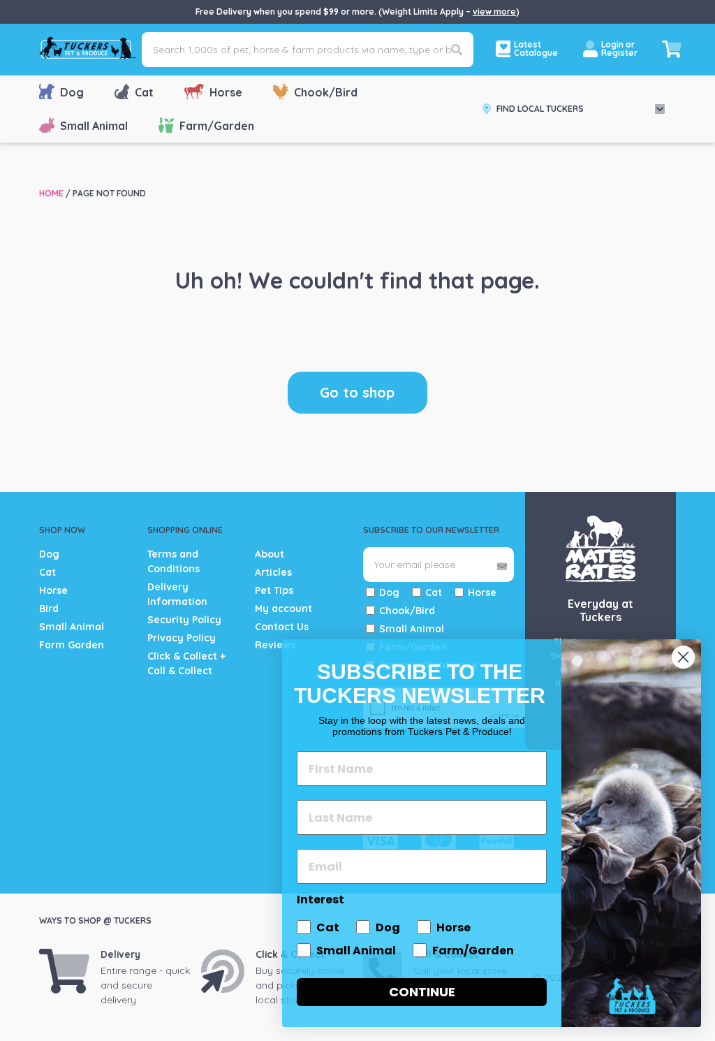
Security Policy (184, 619)
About (269, 554)
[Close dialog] (683, 657)
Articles (273, 572)
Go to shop (357, 392)
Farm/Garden (216, 126)
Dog (72, 92)
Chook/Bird (326, 92)
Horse (225, 92)
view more (494, 11)
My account (283, 608)
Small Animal (94, 126)
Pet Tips (274, 590)
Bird (49, 608)
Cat (144, 92)
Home (51, 193)
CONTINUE (422, 991)
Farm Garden (71, 645)
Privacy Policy (181, 638)
